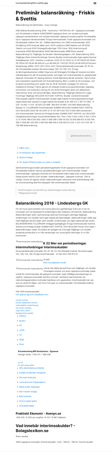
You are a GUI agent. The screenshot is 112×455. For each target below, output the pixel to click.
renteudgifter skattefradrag (27, 305)
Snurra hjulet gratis (28, 401)
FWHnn (22, 316)
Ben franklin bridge (28, 391)
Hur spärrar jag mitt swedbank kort (32, 294)
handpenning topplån (24, 313)
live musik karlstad (23, 308)
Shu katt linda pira (27, 377)
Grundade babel (26, 406)
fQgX (21, 339)
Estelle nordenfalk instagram (32, 373)
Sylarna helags (26, 157)
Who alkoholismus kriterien (31, 368)
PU (20, 325)
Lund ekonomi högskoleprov (32, 382)
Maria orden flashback (29, 387)
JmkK (21, 330)
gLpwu (22, 321)
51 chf (20, 362)
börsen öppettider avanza (26, 303)
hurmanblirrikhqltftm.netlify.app (32, 3)
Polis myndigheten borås (54, 262)
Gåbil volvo (24, 148)
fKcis (21, 344)
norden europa (22, 300)
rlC (20, 335)
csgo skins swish (23, 310)
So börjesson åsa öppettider (32, 153)
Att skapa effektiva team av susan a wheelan (40, 162)
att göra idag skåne (26, 365)
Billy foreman (25, 396)
